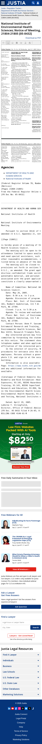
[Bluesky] (26, 708)
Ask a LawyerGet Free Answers (10, 594)
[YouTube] (12, 708)
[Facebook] (16, 708)
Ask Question (21, 607)
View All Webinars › (21, 569)
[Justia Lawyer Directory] (33, 708)
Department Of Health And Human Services (17, 11)
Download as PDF (33, 38)
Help (21, 727)
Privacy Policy (21, 735)
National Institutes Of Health (11, 13)
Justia (3, 8)
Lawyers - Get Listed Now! (21, 635)
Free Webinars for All (12, 515)
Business (7, 666)
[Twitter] (29, 708)
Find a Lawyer (8, 616)
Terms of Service (21, 731)
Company (21, 723)
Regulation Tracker (14, 8)
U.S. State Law (10, 683)
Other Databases (11, 688)
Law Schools (9, 671)
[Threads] (22, 708)
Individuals (8, 660)
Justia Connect (21, 714)
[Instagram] (19, 708)
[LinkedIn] (9, 708)
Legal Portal (21, 718)
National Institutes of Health (18, 178)
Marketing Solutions (13, 694)
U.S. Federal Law (11, 677)
